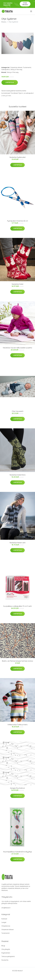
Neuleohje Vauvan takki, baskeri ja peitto (17, 348)
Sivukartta (4, 960)
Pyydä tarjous (25, 3)
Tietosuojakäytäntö (8, 956)
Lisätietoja (9, 82)
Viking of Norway (16, 69)
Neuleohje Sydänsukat (18, 157)
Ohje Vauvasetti (17, 411)
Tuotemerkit (27, 67)
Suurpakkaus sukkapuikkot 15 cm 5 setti (17, 606)
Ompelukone (5, 926)
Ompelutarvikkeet (16, 67)
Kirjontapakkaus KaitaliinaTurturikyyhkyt (17, 852)
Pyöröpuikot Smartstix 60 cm (17, 221)
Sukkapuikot (5, 69)
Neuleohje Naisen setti (17, 543)
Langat (3, 922)
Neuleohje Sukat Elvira (17, 475)
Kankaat (4, 919)
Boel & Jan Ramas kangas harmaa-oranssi (17, 661)
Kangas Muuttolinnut (17, 788)
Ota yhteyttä (5, 949)
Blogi (3, 946)
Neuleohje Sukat (17, 284)
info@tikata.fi (5, 908)
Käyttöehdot (5, 953)
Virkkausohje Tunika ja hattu (17, 725)
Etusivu (3, 22)
